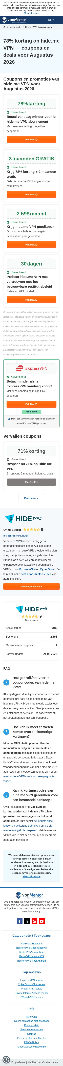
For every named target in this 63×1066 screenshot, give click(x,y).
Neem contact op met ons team (31, 1020)
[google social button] (34, 921)
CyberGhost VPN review (31, 984)
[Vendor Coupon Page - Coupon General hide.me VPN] (31, 121)
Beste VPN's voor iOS (31, 956)
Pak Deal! (30, 139)
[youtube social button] (42, 921)
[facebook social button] (20, 921)
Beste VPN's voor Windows (31, 947)
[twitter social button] (27, 921)
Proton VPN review (31, 988)
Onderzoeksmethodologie (31, 1046)
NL (50, 19)
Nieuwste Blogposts (32, 943)
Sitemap (31, 1033)
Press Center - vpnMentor (31, 1038)
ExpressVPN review (31, 980)
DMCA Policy (31, 1042)
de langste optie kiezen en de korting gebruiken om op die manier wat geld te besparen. (28, 826)
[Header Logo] (14, 20)
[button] (6, 1060)
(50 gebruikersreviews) (15, 535)
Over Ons (31, 1016)
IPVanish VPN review (31, 997)
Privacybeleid (31, 1025)
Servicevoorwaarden (31, 1029)
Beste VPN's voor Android (31, 960)
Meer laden (30, 498)
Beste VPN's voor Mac (31, 952)
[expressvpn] (31, 393)
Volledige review (30, 586)
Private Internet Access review (31, 993)
